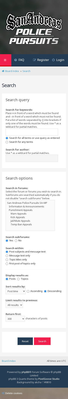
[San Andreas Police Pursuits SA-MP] (30, 203)
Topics (24, 278)
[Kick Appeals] (30, 217)
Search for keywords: (19, 109)
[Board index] (34, 28)
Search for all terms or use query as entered (34, 138)
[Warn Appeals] (30, 213)
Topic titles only (18, 259)
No (20, 240)
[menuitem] (19, 60)
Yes (11, 240)
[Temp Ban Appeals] (30, 224)
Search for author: (17, 149)
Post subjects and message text (27, 251)
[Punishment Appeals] (30, 210)
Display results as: (17, 275)
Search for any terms (21, 142)
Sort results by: (15, 286)
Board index (9, 361)
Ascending (36, 291)
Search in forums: (17, 188)
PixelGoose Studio (49, 378)
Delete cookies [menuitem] (13, 393)
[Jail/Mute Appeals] (30, 221)
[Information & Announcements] (30, 206)
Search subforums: (18, 237)
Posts (12, 278)
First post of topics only (22, 263)
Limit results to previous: (22, 300)
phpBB (25, 372)
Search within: (15, 248)
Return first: (13, 314)
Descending (54, 291)
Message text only (19, 255)
